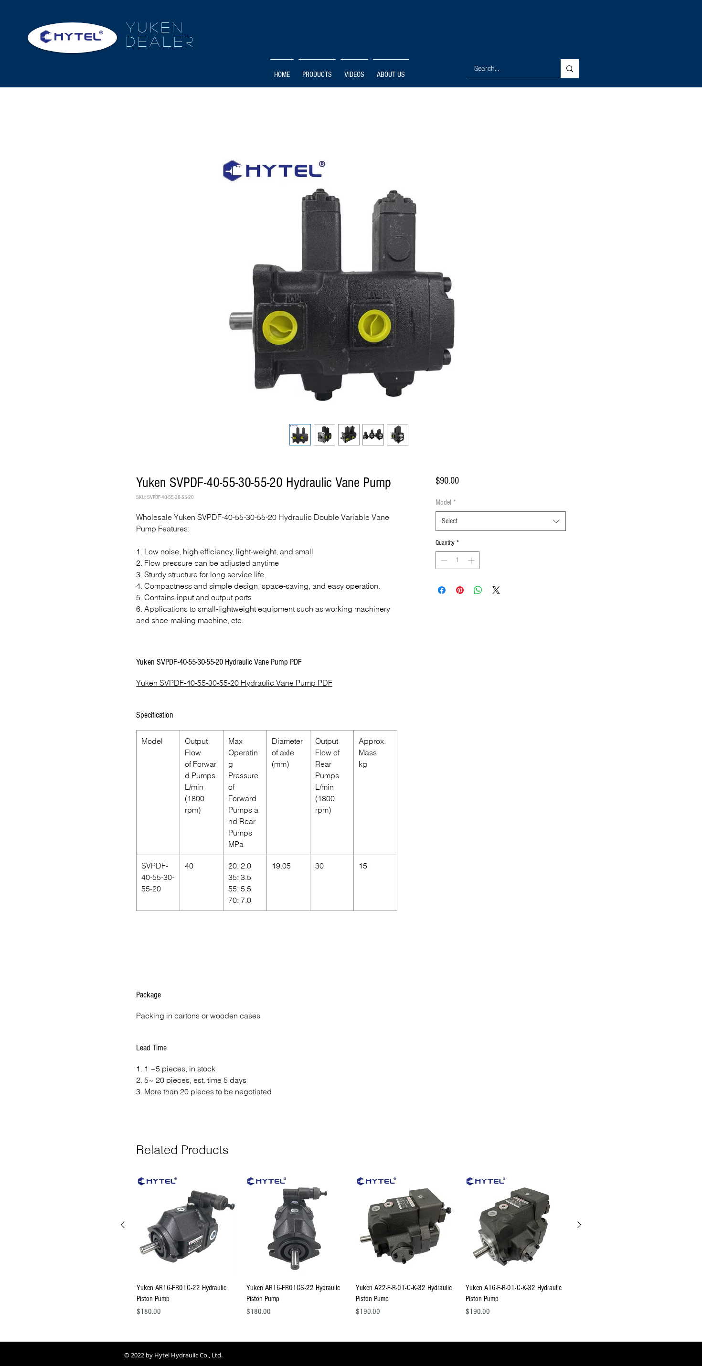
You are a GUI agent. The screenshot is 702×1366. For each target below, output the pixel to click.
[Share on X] (496, 592)
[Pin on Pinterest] (460, 592)
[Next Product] (579, 1226)
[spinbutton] (457, 562)
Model (446, 504)
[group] (351, 1248)
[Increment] (472, 562)
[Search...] (570, 68)
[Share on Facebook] (441, 592)
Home (143, 121)
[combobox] (501, 522)
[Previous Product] (122, 1226)
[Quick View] (187, 1227)
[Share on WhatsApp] (478, 592)
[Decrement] (443, 562)
